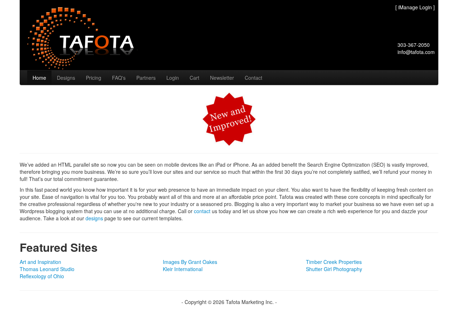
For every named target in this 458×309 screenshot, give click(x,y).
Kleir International (183, 269)
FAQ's (119, 77)
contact (202, 211)
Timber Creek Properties (334, 261)
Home (39, 77)
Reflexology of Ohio (42, 276)
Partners (146, 77)
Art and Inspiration (40, 261)
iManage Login (415, 7)
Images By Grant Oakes (190, 261)
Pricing (93, 77)
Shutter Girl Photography (334, 269)
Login (172, 77)
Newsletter (222, 77)
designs (94, 218)
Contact (253, 77)
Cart (194, 77)
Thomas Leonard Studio (47, 269)
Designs (66, 77)
